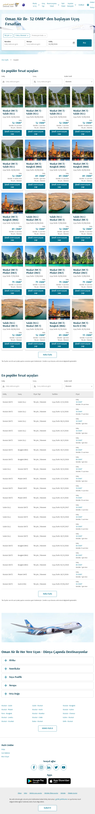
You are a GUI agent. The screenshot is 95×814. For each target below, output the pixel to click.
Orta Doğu (14, 694)
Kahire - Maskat (68, 717)
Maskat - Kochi (37, 710)
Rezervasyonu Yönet (53, 5)
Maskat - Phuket (7, 710)
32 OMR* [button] (38, 19)
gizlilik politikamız (61, 799)
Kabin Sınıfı (68, 76)
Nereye (29, 42)
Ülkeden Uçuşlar (72, 793)
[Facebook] (34, 767)
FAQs (3, 750)
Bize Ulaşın (5, 757)
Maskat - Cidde (37, 717)
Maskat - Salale (6, 706)
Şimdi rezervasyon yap (12, 133)
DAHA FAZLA (47, 728)
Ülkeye (20, 793)
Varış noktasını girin (33, 44)
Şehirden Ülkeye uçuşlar (51, 793)
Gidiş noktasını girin (11, 44)
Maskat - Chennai (69, 714)
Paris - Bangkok (6, 714)
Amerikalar (14, 668)
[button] (22, 36)
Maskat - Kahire (68, 710)
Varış (34, 76)
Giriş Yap (43, 5)
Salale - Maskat (37, 706)
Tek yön (6, 35)
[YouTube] (64, 767)
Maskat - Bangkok (69, 706)
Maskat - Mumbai (38, 714)
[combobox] (18, 81)
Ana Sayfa (4, 60)
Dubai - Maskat (37, 721)
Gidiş (50, 42)
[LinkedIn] (49, 767)
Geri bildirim (5, 753)
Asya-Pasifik (15, 677)
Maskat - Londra (7, 717)
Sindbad (81, 5)
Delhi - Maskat (68, 721)
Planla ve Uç (36, 5)
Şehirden (63, 793)
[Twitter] (56, 767)
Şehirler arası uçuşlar (35, 793)
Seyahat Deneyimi (72, 5)
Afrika (12, 660)
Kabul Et (47, 808)
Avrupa (12, 685)
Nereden (7, 42)
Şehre (25, 793)
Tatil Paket (63, 5)
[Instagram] (41, 767)
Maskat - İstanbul (7, 721)
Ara (84, 43)
